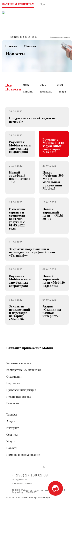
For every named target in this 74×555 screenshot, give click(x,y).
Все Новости (13, 87)
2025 (43, 85)
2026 (26, 85)
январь (28, 91)
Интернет (12, 427)
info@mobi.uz (20, 479)
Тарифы (11, 414)
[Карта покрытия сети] (53, 5)
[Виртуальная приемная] (62, 5)
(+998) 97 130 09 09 (20, 37)
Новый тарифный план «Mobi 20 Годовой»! (54, 281)
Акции (10, 421)
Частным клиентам (18, 363)
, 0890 (34, 37)
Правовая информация (21, 390)
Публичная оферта (18, 396)
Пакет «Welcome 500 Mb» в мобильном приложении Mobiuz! (53, 180)
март (62, 91)
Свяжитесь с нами (60, 37)
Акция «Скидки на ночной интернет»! (52, 311)
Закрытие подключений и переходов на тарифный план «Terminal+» (32, 252)
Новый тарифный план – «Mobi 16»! (19, 177)
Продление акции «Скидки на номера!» (32, 119)
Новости (11, 448)
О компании (14, 376)
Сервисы (12, 434)
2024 (60, 85)
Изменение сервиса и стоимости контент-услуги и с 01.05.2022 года (17, 218)
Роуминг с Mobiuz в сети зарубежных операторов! (20, 146)
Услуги (11, 441)
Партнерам (13, 383)
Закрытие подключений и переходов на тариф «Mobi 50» (19, 313)
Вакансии (12, 403)
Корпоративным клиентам (23, 369)
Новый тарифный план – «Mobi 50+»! (53, 213)
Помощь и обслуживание (23, 454)
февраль (46, 91)
